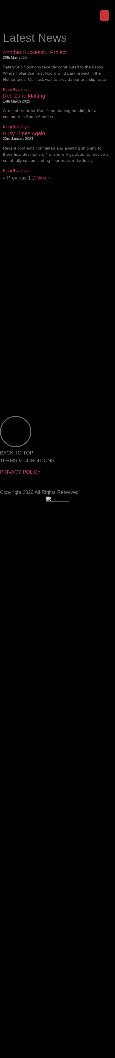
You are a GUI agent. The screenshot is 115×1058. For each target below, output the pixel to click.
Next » (43, 178)
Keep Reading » (16, 90)
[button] (104, 15)
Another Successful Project (35, 52)
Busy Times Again (24, 133)
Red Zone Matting (24, 96)
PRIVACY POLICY (20, 472)
